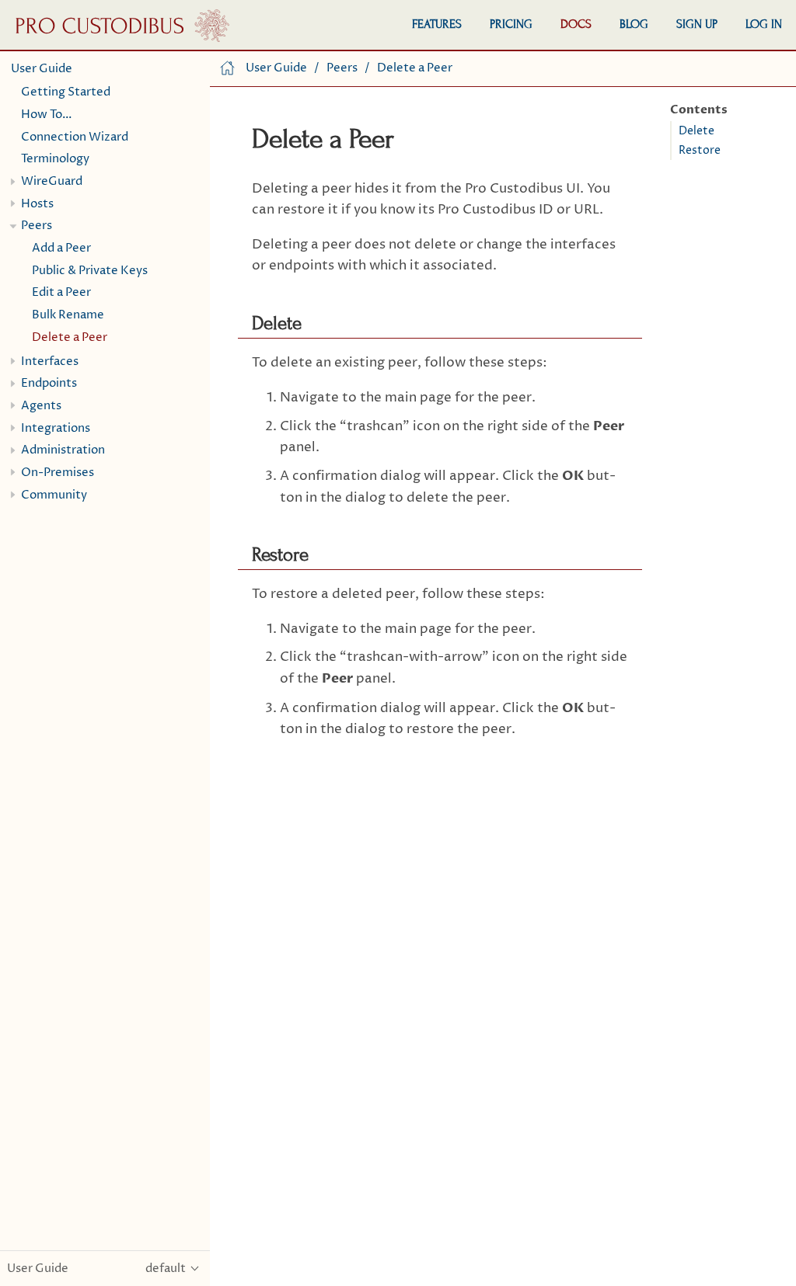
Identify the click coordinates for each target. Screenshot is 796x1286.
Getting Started (65, 92)
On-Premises (57, 472)
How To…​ (46, 114)
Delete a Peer (69, 337)
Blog (634, 24)
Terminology (55, 159)
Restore (700, 151)
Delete (696, 131)
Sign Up (696, 24)
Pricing (511, 24)
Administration (63, 450)
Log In (763, 24)
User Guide (41, 69)
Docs (576, 24)
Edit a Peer (61, 292)
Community (54, 495)
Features (437, 24)
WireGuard (51, 181)
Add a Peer (61, 248)
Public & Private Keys (90, 270)
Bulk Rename (68, 315)
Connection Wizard (74, 137)
